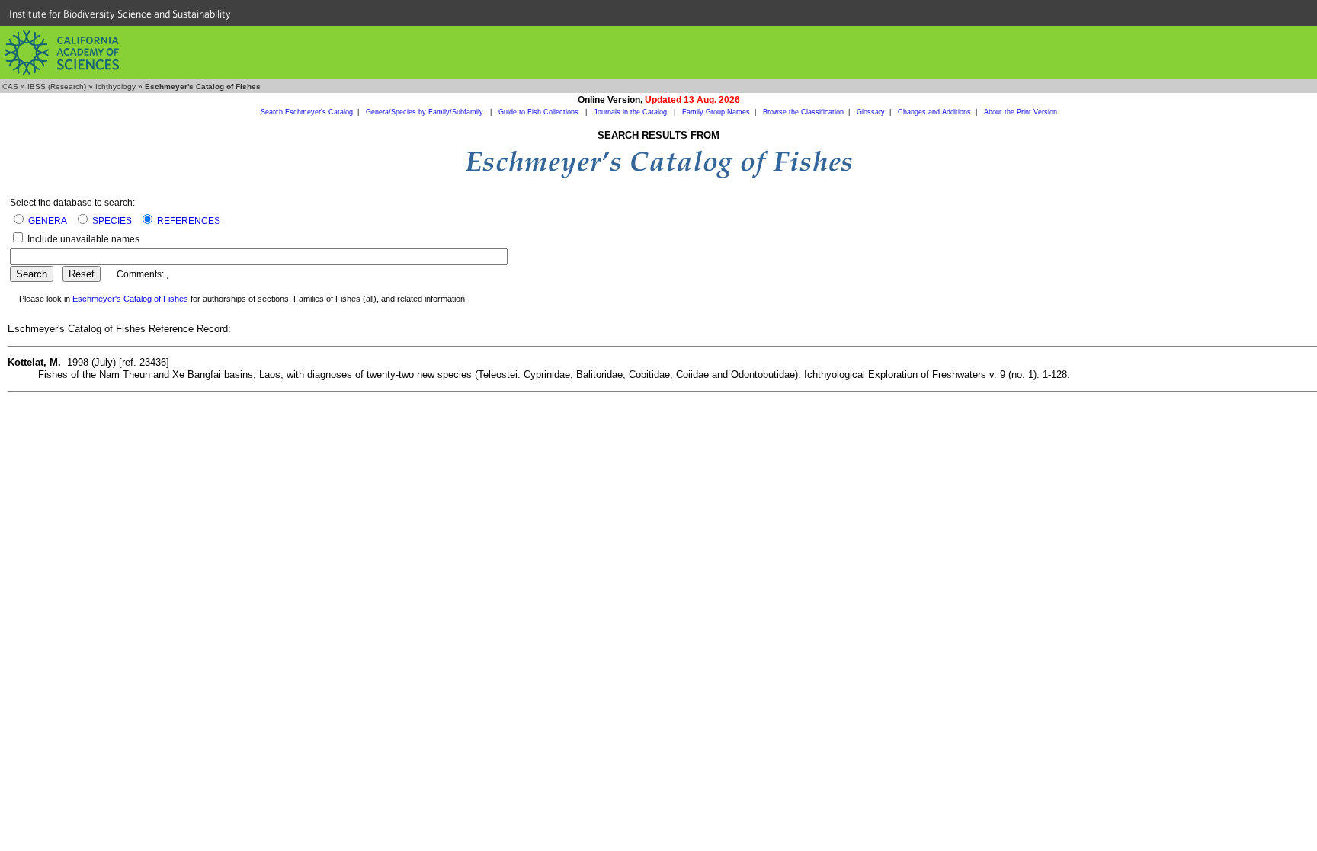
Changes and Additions (934, 112)
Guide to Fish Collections (539, 112)
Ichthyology (115, 86)
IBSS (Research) (56, 86)
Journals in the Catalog (631, 112)
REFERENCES (188, 221)
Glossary (871, 112)
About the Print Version (1020, 112)
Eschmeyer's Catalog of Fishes (130, 298)
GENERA (47, 221)
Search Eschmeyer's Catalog (307, 112)
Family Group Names (716, 112)
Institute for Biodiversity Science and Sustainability (120, 14)
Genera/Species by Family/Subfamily (425, 112)
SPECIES (112, 221)
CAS (10, 86)
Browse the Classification (803, 112)
